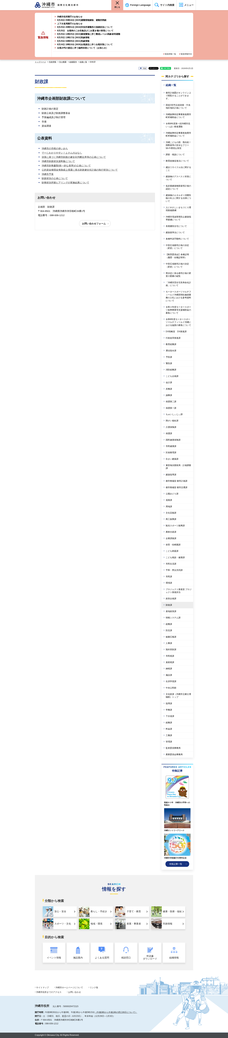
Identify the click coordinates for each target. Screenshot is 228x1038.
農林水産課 (171, 532)
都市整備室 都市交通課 (176, 487)
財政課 (169, 605)
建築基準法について (175, 232)
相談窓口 (126, 957)
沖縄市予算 (48, 174)
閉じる (117, 7)
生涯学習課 (171, 681)
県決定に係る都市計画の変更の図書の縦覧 (178, 274)
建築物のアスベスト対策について (178, 178)
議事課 (169, 395)
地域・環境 (96, 923)
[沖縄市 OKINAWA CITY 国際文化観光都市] (59, 5)
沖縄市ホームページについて (69, 987)
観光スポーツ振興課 (175, 525)
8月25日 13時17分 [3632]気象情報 (73, 37)
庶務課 (169, 389)
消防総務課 (171, 370)
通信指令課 (171, 350)
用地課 (169, 506)
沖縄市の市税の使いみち (55, 148)
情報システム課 (173, 618)
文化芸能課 (171, 513)
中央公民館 (171, 688)
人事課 (169, 643)
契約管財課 (171, 649)
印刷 (144, 68)
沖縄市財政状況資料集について (58, 161)
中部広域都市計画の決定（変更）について (177, 246)
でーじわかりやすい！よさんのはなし (62, 153)
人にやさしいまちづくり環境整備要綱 (178, 208)
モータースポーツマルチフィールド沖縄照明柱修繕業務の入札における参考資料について (178, 296)
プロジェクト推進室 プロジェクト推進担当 (179, 590)
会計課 (169, 382)
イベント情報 (54, 957)
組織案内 (73, 62)
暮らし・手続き (99, 911)
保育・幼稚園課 (173, 545)
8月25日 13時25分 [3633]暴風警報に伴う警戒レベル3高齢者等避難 (88, 34)
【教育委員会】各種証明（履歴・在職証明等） (177, 255)
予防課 (169, 357)
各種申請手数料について (177, 239)
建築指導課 (171, 475)
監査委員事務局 (173, 748)
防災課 (169, 630)
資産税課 (170, 662)
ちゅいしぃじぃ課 (174, 414)
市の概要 (62, 62)
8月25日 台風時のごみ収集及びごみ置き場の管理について (85, 30)
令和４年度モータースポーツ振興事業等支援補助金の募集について (178, 310)
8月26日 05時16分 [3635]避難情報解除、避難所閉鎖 (81, 20)
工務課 (169, 735)
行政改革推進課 (173, 338)
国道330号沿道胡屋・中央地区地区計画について (178, 106)
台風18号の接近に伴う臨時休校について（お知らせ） (82, 48)
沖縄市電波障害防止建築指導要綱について (178, 218)
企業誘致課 (171, 538)
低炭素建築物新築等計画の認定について (178, 187)
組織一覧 (83, 62)
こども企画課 (172, 376)
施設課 (169, 675)
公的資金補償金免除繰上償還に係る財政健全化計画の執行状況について (80, 170)
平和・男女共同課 (174, 570)
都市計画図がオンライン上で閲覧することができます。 (178, 96)
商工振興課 (171, 519)
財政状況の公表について (55, 178)
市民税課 (170, 656)
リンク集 (94, 987)
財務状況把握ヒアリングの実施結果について (65, 182)
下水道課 (170, 716)
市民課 (169, 576)
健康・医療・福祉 (172, 911)
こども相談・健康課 (175, 557)
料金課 (169, 729)
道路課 (169, 500)
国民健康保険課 (173, 440)
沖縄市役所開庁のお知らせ (69, 17)
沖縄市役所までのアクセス (48, 992)
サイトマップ (42, 987)
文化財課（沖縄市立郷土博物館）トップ (178, 695)
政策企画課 (171, 598)
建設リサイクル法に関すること (178, 168)
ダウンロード (150, 957)
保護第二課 (171, 401)
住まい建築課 (172, 459)
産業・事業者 (134, 923)
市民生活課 (171, 564)
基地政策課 (171, 611)
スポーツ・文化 (62, 923)
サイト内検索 (167, 5)
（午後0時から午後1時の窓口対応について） (116, 1012)
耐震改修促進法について (177, 161)
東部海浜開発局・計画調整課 (178, 466)
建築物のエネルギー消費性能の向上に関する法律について (178, 198)
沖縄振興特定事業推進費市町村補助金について (178, 115)
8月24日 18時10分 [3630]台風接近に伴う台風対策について (85, 44)
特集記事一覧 (175, 864)
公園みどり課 (172, 494)
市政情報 (52, 62)
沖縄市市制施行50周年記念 (175, 858)
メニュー (189, 5)
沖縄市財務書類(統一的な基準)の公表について (66, 165)
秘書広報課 (171, 637)
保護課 (169, 433)
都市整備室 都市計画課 (176, 481)
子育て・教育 (134, 911)
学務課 (169, 710)
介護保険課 (171, 427)
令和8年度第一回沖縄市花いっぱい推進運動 (178, 125)
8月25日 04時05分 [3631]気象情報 (73, 41)
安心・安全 (60, 911)
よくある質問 (102, 957)
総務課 (169, 624)
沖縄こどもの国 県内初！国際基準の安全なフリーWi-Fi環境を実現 (178, 145)
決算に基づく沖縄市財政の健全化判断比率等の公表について (74, 157)
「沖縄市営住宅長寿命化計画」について (178, 284)
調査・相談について (175, 154)
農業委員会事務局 (174, 754)
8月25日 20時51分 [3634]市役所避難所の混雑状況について (85, 27)
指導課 (169, 703)
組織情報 (174, 957)
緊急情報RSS (186, 54)
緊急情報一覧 (170, 54)
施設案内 (78, 957)
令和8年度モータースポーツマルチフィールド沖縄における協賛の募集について (178, 322)
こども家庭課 (172, 551)
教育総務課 (171, 344)
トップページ (40, 62)
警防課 (169, 363)
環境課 (169, 583)
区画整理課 (171, 452)
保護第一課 (171, 408)
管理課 (169, 742)
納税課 (169, 668)
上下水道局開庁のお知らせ (69, 24)
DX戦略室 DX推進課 (176, 331)
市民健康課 (171, 446)
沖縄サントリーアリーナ (174, 830)
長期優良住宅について (176, 226)
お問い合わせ (74, 992)
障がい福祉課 (172, 421)
